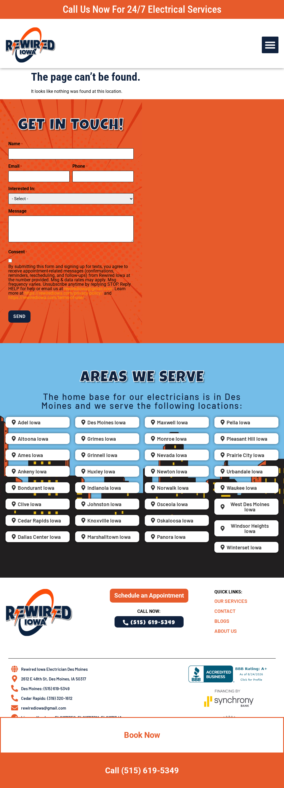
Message (17, 211)
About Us (225, 631)
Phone (80, 166)
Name (15, 144)
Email (15, 166)
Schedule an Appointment (149, 595)
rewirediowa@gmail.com (88, 288)
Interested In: (21, 189)
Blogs (221, 621)
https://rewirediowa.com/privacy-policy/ (63, 293)
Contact (224, 611)
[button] (270, 45)
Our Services (230, 601)
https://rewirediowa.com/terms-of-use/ (46, 297)
